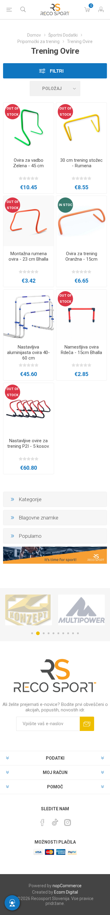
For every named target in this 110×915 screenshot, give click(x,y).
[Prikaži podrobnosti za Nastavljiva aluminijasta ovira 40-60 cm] (28, 315)
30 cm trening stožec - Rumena (81, 162)
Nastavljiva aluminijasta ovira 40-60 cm (28, 352)
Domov (34, 35)
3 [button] (44, 633)
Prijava (87, 724)
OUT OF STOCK (12, 112)
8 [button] (68, 633)
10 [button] (78, 633)
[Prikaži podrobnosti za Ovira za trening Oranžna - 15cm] (81, 221)
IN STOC (65, 205)
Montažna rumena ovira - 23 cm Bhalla (28, 256)
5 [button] (53, 633)
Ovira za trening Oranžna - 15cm (81, 256)
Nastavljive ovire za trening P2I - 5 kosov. (28, 443)
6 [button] (58, 633)
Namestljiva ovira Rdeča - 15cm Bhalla (81, 349)
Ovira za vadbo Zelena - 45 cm (28, 162)
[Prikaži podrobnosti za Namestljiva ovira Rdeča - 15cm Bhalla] (81, 315)
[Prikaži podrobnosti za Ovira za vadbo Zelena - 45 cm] (28, 128)
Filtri (56, 71)
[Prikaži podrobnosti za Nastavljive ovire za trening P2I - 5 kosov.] (28, 408)
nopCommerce (67, 885)
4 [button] (49, 633)
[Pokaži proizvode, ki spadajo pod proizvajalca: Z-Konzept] (28, 610)
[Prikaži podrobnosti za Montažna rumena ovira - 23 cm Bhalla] (28, 221)
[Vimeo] (55, 821)
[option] (28, 610)
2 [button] (38, 633)
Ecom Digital (66, 892)
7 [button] (63, 633)
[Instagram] (67, 822)
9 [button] (73, 633)
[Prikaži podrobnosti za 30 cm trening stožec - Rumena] (81, 128)
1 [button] (32, 633)
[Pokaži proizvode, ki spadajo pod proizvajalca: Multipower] (81, 610)
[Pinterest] (42, 822)
